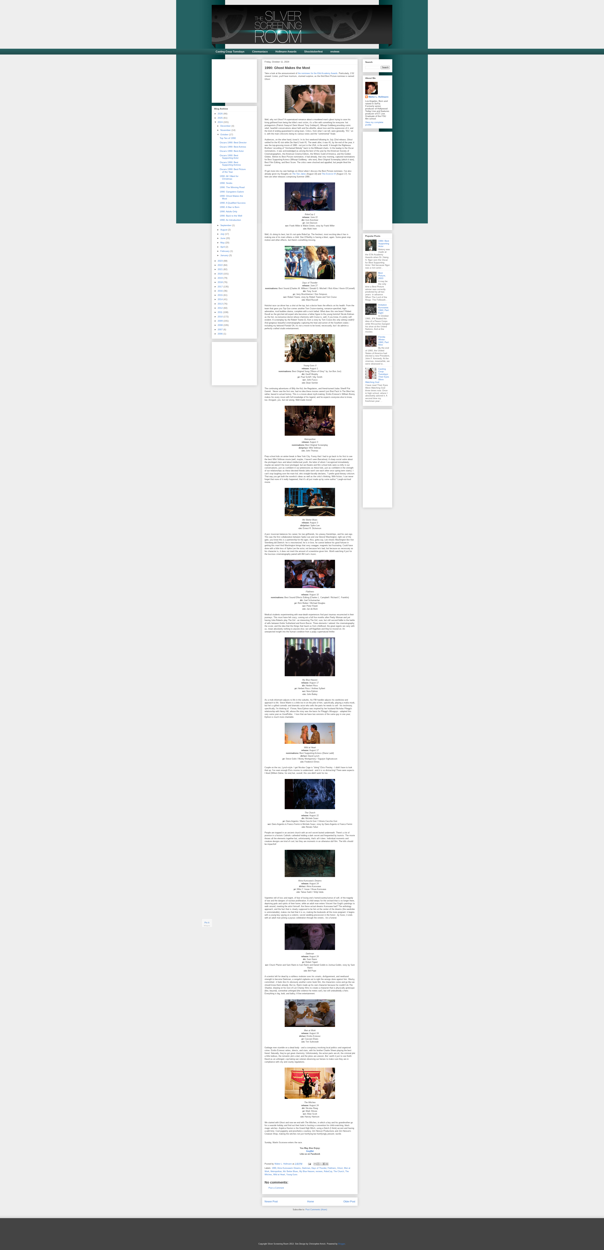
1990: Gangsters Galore (232, 191)
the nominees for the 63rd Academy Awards (318, 73)
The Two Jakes (299, 174)
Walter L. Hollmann (378, 97)
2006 (220, 333)
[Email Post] (309, 1164)
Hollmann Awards (285, 51)
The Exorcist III (329, 174)
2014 (220, 299)
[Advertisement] (237, 80)
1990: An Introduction (230, 220)
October (224, 134)
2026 (220, 113)
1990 (274, 1168)
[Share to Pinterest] (327, 1163)
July (222, 234)
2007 (220, 329)
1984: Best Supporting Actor (383, 243)
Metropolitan (276, 1171)
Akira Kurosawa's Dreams (289, 1168)
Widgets (207, 926)
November (225, 130)
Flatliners (332, 1168)
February (225, 251)
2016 (220, 291)
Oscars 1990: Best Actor (232, 151)
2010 (220, 316)
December (225, 126)
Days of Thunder (318, 1168)
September (226, 225)
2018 (220, 282)
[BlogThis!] (318, 1163)
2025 (220, 118)
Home (310, 1201)
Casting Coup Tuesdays (230, 51)
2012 (220, 308)
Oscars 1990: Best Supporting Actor (229, 156)
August (224, 229)
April (222, 247)
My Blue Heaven (306, 1171)
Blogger (341, 1244)
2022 (220, 265)
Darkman (306, 1168)
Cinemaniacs (260, 51)
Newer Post (271, 1201)
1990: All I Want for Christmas (229, 177)
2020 (220, 273)
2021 (220, 269)
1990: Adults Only (228, 211)
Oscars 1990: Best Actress (233, 146)
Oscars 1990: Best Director (233, 142)
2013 (220, 303)
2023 (220, 261)
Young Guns (291, 1174)
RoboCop (328, 1171)
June (223, 238)
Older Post (349, 1201)
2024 (220, 122)
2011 (220, 312)
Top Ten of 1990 (228, 138)
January (224, 255)
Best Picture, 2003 (382, 276)
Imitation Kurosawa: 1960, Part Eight (383, 309)
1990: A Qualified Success (233, 203)
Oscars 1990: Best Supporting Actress (230, 163)
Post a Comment (276, 1188)
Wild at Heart (279, 1174)
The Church (338, 1171)
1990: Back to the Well (231, 215)
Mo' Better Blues (290, 1171)
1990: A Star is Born (229, 207)
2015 (220, 295)
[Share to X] (321, 1163)
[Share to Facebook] (324, 1163)
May (222, 242)
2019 (220, 278)
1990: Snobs (226, 183)
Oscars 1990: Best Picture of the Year (233, 170)
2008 (220, 325)
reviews (334, 51)
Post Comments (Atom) (316, 1209)
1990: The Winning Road (232, 187)
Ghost (340, 1168)
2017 (220, 286)
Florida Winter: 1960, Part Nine (383, 341)
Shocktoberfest (313, 51)
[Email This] (315, 1163)
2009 (220, 321)
